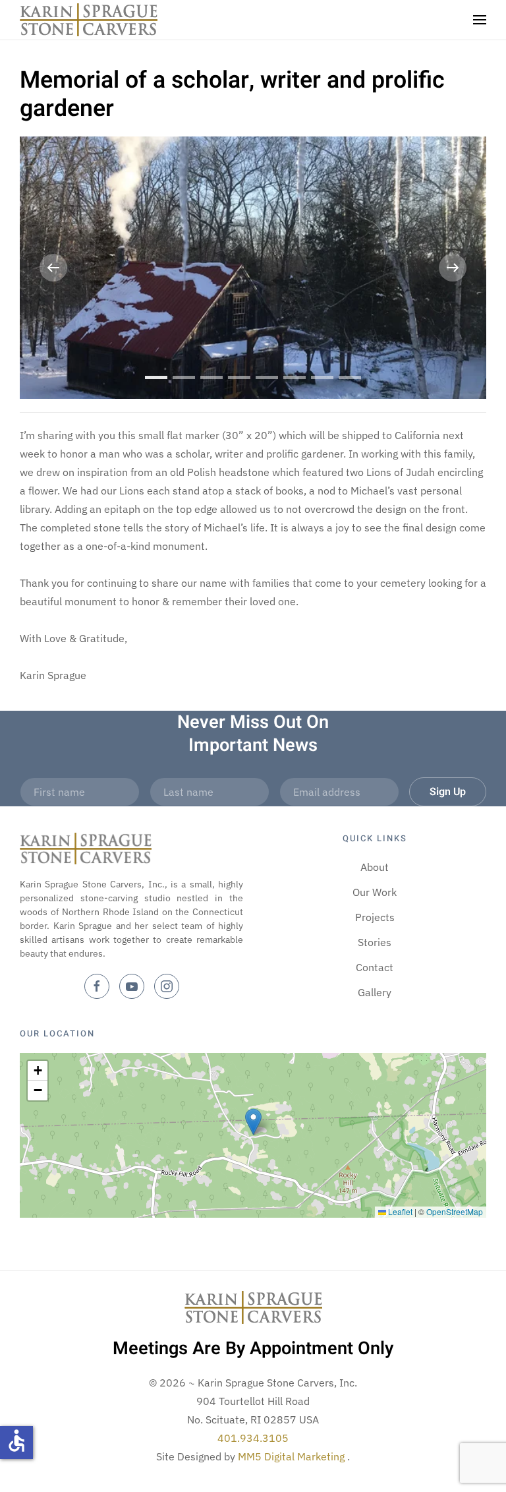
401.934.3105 (253, 1438)
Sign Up (448, 792)
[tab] (156, 377)
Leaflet (399, 1211)
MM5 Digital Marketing (292, 1456)
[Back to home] (88, 20)
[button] (479, 20)
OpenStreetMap (454, 1211)
